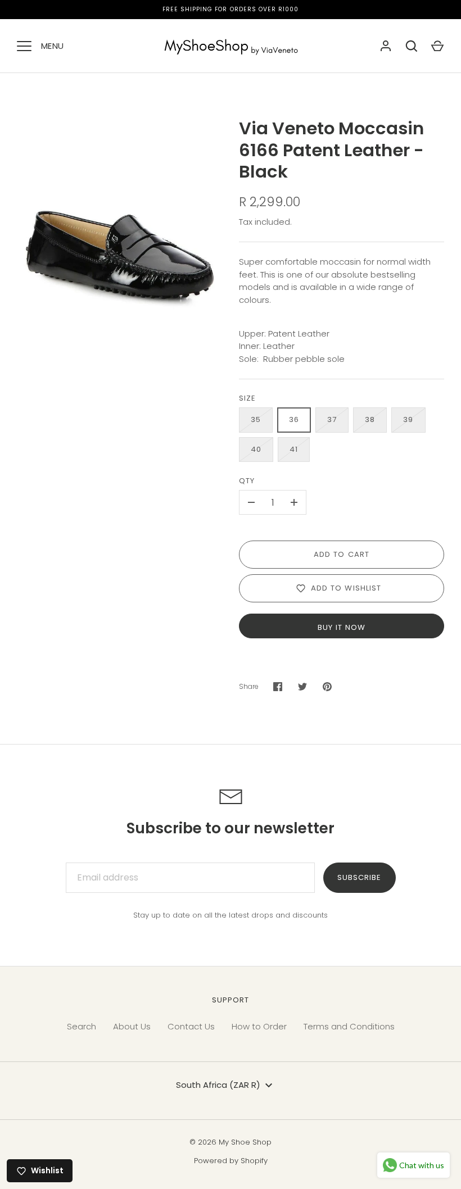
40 (256, 449)
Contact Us (191, 1026)
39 (408, 419)
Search (81, 1026)
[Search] (411, 46)
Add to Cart (341, 554)
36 (294, 419)
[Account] (385, 46)
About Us (132, 1026)
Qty (247, 480)
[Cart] (437, 46)
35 (256, 419)
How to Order (259, 1026)
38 (370, 419)
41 (294, 449)
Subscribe (359, 877)
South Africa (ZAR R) (218, 1085)
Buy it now (342, 627)
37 (332, 419)
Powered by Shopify (231, 1160)
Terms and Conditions (349, 1026)
